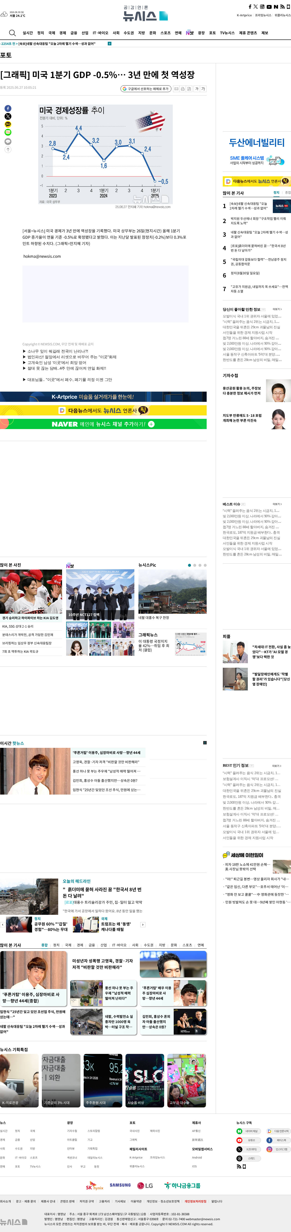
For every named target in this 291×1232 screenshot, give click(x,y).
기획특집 (93, 1148)
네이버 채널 (251, 1131)
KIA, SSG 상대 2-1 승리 (18, 626)
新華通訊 (197, 1140)
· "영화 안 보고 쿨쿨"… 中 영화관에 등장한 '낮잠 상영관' (257, 894)
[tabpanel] (172, 597)
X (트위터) (251, 1149)
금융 (73, 32)
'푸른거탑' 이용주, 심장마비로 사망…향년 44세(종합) (31, 997)
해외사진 (155, 1131)
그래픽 (133, 1140)
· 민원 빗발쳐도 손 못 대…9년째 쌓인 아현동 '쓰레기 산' (257, 902)
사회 (116, 32)
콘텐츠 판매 (67, 1201)
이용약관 (136, 1201)
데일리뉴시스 (95, 1158)
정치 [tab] (276, 192)
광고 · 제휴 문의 (26, 1201)
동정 (96, 1166)
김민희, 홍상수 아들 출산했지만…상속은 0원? (105, 780)
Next (143, 924)
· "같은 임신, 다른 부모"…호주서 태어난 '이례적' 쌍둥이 (257, 886)
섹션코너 (72, 1158)
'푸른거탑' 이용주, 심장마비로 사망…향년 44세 (106, 752)
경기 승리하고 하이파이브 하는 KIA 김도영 (30, 618)
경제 (62, 32)
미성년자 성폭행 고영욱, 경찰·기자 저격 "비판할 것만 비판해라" (102, 964)
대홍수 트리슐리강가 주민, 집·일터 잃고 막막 (103, 902)
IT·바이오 (100, 32)
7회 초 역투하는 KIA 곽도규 (20, 651)
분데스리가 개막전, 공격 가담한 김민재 (27, 634)
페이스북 (281, 1140)
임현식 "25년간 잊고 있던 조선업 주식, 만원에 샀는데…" (32, 1014)
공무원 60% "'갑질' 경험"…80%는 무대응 (51, 929)
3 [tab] (199, 565)
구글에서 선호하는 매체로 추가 (148, 88)
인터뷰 (71, 1148)
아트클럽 (72, 1140)
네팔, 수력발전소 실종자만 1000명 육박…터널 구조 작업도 (119, 1022)
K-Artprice (244, 15)
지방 (141, 32)
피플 (227, 636)
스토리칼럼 (94, 1131)
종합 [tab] (288, 192)
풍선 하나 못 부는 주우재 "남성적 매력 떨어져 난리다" (119, 993)
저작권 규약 (87, 1201)
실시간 (28, 32)
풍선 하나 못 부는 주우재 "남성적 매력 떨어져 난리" (108, 771)
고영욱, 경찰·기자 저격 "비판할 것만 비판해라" (107, 761)
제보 (264, 32)
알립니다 (216, 1201)
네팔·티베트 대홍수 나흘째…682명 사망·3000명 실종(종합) (46, 43)
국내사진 (135, 1131)
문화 (152, 32)
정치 (40, 32)
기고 (90, 1140)
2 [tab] (194, 565)
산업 (85, 32)
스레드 (251, 1158)
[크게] (203, 89)
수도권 (129, 32)
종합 (44, 944)
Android (197, 1157)
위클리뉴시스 (283, 15)
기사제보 (120, 1201)
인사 (69, 1166)
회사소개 (5, 1201)
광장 (201, 32)
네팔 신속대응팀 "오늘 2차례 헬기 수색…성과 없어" (32, 1029)
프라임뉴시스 (263, 15)
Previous (2, 924)
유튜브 (251, 1140)
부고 (82, 1166)
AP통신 (196, 1131)
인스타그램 (281, 1149)
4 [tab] (205, 565)
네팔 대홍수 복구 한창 (153, 618)
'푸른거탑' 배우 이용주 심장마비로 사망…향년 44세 (156, 993)
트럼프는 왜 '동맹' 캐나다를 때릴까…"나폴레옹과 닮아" (117, 932)
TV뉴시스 (227, 32)
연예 (178, 32)
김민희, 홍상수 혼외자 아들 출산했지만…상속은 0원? (156, 1021)
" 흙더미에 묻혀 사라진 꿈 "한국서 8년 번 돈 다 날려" (102, 892)
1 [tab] (189, 565)
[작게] (196, 89)
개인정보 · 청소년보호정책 (163, 1201)
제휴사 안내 (48, 1201)
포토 (212, 32)
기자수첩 (230, 375)
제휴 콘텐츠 (248, 32)
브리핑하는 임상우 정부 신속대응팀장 (27, 643)
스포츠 (166, 32)
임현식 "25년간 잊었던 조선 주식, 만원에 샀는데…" (108, 789)
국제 (51, 32)
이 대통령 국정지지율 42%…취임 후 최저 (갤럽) (153, 645)
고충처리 (104, 1201)
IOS (194, 1166)
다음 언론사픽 (281, 1131)
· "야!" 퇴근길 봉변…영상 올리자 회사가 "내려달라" (257, 879)
